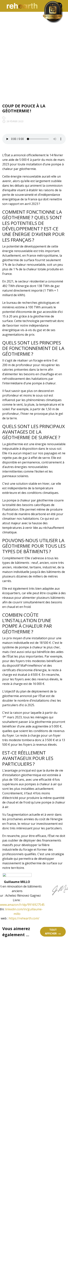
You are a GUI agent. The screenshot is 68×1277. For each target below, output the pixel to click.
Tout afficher (51, 931)
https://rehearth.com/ (24, 918)
